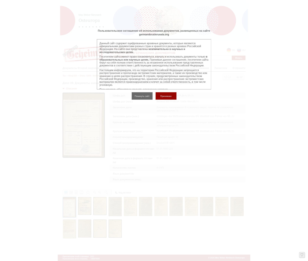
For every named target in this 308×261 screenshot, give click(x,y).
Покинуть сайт (142, 96)
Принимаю (166, 96)
